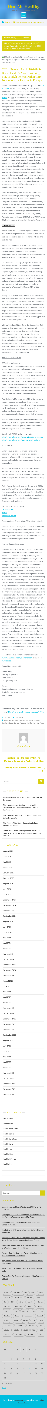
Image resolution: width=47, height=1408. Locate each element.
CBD (16, 720)
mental (6, 1320)
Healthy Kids (8, 1154)
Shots (16, 1330)
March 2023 (7, 1003)
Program (20, 1325)
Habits (30, 1306)
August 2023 (8, 981)
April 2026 (7, 862)
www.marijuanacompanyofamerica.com (17, 658)
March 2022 (7, 1067)
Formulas (23, 723)
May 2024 (7, 938)
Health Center (8, 1134)
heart (16, 1311)
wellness (19, 1334)
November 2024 (9, 905)
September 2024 (9, 916)
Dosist (11, 723)
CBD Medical (24, 38)
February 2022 (8, 1073)
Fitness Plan (8, 1124)
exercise (30, 1302)
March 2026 (7, 867)
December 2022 (9, 1019)
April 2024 (7, 943)
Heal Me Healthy (23, 6)
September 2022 (9, 1035)
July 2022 (7, 1046)
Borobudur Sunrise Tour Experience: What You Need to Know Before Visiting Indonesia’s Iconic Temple (22, 833)
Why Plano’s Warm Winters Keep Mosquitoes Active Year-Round (22, 1262)
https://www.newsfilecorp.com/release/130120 (26, 712)
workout (31, 1334)
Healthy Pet (7, 1164)
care (25, 1292)
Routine (6, 1330)
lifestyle (7, 1316)
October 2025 (8, 878)
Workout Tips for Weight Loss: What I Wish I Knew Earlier (22, 1269)
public (31, 1325)
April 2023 (7, 997)
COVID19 (40, 1297)
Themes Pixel (20, 1400)
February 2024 (8, 954)
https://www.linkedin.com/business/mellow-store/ (21, 440)
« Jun (4, 1388)
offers (25, 1320)
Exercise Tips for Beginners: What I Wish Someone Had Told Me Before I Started (22, 1254)
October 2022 (8, 1030)
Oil (34, 1320)
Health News (8, 1144)
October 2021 (8, 1094)
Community (18, 1297)
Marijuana (28, 1316)
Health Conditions (10, 1139)
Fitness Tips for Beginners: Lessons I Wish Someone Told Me (23, 1277)
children (7, 1297)
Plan (41, 1320)
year (41, 1334)
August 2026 (8, 851)
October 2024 (8, 911)
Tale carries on (8, 225)
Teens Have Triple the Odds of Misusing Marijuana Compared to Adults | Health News (24, 759)
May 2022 (7, 1057)
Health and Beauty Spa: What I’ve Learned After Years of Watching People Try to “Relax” (23, 1246)
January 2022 (8, 1078)
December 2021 (9, 1084)
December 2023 (9, 965)
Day (5, 1302)
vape (42, 723)
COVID (29, 1297)
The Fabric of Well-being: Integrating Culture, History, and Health (20, 824)
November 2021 (9, 1089)
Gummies (18, 1306)
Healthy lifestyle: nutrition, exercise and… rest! (24, 769)
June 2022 (7, 1051)
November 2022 (9, 1024)
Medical (40, 1316)
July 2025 (7, 889)
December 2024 (9, 900)
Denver (31, 720)
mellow (4, 98)
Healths (29, 723)
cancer (6, 1292)
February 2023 (8, 1008)
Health (40, 1306)
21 (30, 1369)
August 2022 (8, 1040)
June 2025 (7, 894)
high (34, 723)
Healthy (6, 1311)
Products (8, 1325)
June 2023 (7, 986)
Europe (16, 723)
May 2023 (7, 992)
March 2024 (7, 948)
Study (26, 1330)
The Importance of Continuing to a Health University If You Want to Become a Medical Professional (20, 807)
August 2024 (8, 921)
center (41, 1292)
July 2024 (7, 927)
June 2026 (7, 857)
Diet (12, 1302)
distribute (5, 723)
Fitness (7, 1306)
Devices (37, 720)
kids (34, 1311)
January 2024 (8, 959)
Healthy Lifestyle (9, 1159)
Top (41, 1330)
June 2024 (7, 932)
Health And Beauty (10, 1129)
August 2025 (8, 884)
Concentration (23, 720)
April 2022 (7, 1062)
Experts (40, 1302)
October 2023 (8, 976)
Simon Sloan (23, 746)
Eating (21, 1302)
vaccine (7, 1334)
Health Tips (7, 1149)
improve (25, 1311)
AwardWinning (9, 720)
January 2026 (8, 873)
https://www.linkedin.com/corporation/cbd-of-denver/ (22, 437)
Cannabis (16, 1292)
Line (38, 723)
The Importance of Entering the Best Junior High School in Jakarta (22, 816)
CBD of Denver (7, 510)
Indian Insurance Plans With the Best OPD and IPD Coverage (22, 798)
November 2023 (9, 970)
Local (17, 1316)
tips (34, 1330)
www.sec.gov (7, 661)
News (16, 1320)
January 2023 (8, 1013)
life (42, 1311)
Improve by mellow (9, 516)
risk (41, 1325)
